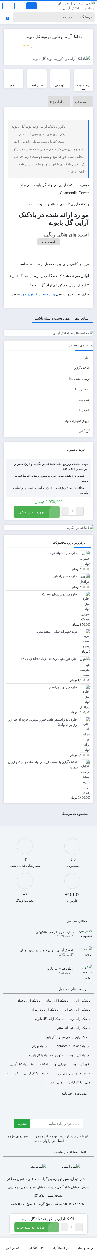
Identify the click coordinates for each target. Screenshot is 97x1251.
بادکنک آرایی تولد (57, 1000)
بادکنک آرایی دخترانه (77, 1009)
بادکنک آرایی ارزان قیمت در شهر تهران (47, 950)
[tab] (81, 101)
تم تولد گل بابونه (79, 1055)
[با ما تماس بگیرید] (48, 527)
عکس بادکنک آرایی (22, 1064)
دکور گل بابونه (81, 1064)
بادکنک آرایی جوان (28, 1000)
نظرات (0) (57, 102)
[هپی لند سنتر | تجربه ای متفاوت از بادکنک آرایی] (73, 6)
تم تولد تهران (40, 1046)
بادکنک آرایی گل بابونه (49, 1019)
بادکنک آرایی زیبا (79, 1019)
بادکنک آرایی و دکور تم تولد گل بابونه (67, 1037)
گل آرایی (84, 431)
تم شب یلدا (82, 389)
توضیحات (81, 102)
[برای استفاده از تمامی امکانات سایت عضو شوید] (31, 5)
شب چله (84, 400)
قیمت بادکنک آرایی (36, 1073)
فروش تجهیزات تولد (77, 421)
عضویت (21, 1123)
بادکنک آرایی (82, 368)
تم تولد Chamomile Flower (72, 1046)
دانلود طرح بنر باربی (60, 968)
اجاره (86, 357)
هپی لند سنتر (54, 1082)
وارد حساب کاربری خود (38, 294)
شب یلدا (84, 410)
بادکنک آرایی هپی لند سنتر (73, 1028)
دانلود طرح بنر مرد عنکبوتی (55, 932)
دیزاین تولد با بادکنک (53, 1064)
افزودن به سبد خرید (31, 512)
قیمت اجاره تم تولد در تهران (72, 1073)
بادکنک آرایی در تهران (44, 1009)
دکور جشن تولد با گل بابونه (46, 1055)
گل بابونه (12, 1073)
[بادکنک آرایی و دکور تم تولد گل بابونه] (48, 58)
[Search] (17, 17)
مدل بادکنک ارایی (79, 1082)
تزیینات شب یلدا (79, 379)
